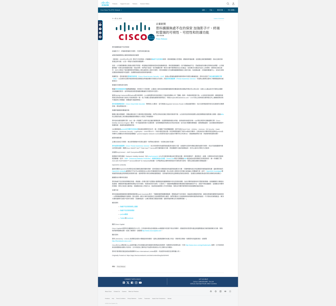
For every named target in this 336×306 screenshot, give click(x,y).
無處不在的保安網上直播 (129, 206)
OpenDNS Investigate (214, 171)
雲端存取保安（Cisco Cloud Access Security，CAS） (146, 76)
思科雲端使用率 (120, 89)
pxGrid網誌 (124, 214)
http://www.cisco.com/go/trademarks (198, 245)
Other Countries (212, 283)
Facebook (129, 218)
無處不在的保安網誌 (127, 210)
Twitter (122, 218)
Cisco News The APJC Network (110, 10)
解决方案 (220, 10)
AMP (185, 158)
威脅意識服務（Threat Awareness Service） (181, 79)
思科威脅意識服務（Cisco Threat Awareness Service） (131, 146)
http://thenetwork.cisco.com (121, 241)
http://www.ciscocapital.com (151, 231)
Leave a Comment (219, 18)
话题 (203, 10)
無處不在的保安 (157, 59)
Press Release (161, 39)
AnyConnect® (153, 156)
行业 (211, 10)
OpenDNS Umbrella (119, 171)
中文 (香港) (231, 10)
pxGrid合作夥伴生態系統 (129, 129)
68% (222, 114)
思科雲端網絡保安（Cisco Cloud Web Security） (129, 104)
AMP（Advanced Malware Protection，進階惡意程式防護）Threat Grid (149, 158)
